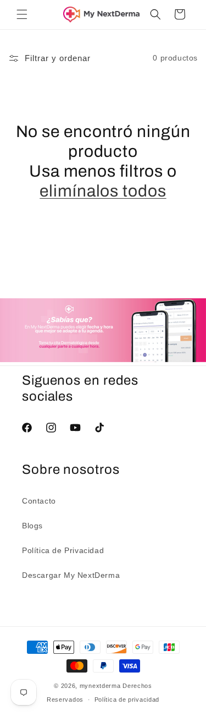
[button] (22, 14)
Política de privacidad (126, 699)
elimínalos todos (103, 191)
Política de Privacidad (63, 550)
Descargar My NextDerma (71, 575)
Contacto (39, 500)
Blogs (32, 525)
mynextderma (100, 685)
